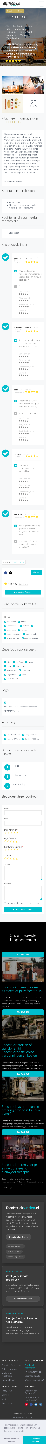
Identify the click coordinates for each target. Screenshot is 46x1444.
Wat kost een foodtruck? (31, 1392)
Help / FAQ (7, 1390)
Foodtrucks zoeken (23, 1299)
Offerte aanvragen (10, 1369)
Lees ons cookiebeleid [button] (14, 1431)
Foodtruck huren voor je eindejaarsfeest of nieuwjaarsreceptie (19, 1168)
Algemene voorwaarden (23, 1417)
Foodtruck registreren (30, 1366)
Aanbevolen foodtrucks (7, 1374)
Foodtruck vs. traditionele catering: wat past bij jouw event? (21, 1110)
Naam (7, 808)
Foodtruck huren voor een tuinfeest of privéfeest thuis (22, 989)
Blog (4, 1399)
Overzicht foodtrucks (18, 1237)
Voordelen (8, 864)
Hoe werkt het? (8, 1380)
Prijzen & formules (33, 1372)
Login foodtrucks (32, 1376)
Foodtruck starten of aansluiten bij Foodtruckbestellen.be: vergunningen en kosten (19, 1050)
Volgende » (19, 562)
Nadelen (7, 884)
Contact (5, 1395)
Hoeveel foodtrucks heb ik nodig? (34, 1398)
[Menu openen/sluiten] (41, 4)
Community (7, 1403)
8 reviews (23, 584)
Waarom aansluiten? (34, 1380)
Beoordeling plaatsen (24, 909)
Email (6, 819)
